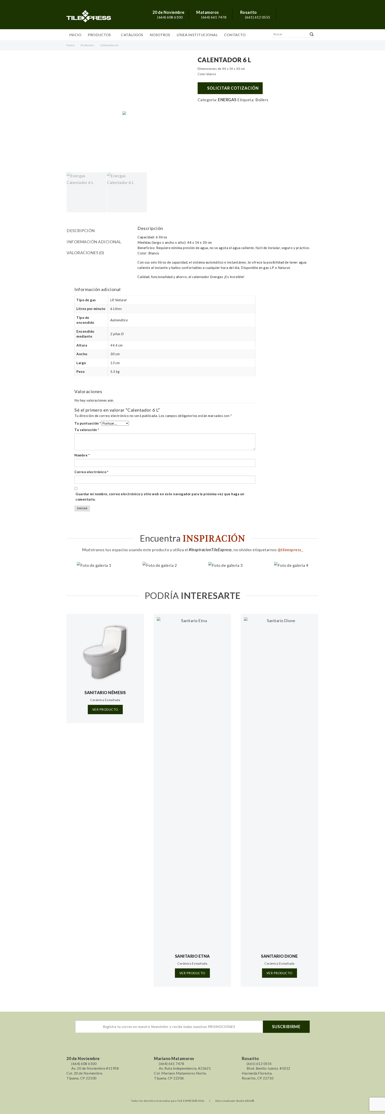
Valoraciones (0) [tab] (85, 252)
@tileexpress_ (290, 549)
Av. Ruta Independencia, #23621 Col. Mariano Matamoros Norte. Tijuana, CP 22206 (182, 1073)
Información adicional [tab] (94, 241)
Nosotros (160, 35)
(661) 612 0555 (257, 17)
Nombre (82, 455)
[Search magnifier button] (312, 34)
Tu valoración (86, 430)
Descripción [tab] (81, 230)
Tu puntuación (87, 423)
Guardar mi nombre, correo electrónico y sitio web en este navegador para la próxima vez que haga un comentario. (160, 496)
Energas (227, 99)
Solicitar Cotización (233, 88)
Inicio (75, 35)
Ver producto (105, 709)
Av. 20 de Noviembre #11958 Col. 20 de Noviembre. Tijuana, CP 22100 (92, 1073)
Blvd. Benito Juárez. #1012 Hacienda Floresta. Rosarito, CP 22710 (266, 1073)
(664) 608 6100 (169, 17)
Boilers (261, 99)
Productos (99, 35)
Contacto (235, 35)
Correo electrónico (91, 472)
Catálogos (132, 35)
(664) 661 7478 (213, 17)
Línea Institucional (197, 35)
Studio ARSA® (245, 1100)
